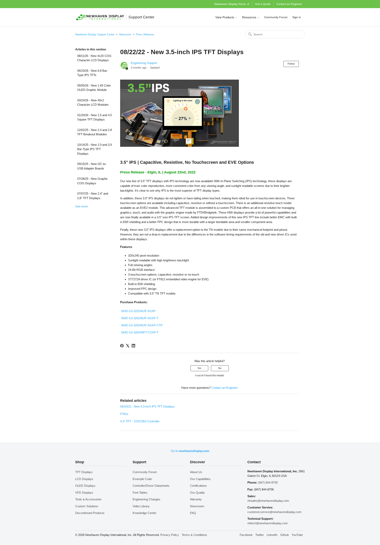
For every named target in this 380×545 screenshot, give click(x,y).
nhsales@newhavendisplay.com (268, 500)
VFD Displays (84, 492)
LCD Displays (84, 479)
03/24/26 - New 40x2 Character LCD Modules (93, 102)
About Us (196, 472)
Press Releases (145, 34)
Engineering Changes (146, 499)
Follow (291, 63)
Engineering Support (144, 63)
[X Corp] (127, 345)
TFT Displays (84, 472)
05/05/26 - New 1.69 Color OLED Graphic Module (94, 88)
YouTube (297, 535)
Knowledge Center (144, 513)
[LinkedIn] (133, 345)
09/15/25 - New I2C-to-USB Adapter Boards (91, 166)
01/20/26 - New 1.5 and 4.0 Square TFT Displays (94, 117)
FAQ (193, 513)
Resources (249, 17)
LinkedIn (272, 535)
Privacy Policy (169, 535)
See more (81, 206)
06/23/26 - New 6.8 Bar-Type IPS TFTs (92, 73)
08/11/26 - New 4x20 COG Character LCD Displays (94, 58)
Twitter (259, 535)
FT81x (124, 414)
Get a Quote (263, 4)
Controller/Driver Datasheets (151, 485)
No (219, 368)
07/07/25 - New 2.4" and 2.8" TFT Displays (92, 196)
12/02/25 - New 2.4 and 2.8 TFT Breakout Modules (94, 132)
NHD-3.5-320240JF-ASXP (138, 311)
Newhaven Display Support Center (94, 34)
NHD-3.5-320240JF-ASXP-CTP (141, 325)
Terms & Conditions (194, 535)
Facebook (246, 535)
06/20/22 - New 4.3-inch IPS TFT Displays (147, 406)
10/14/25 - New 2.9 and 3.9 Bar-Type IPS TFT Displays (94, 149)
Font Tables (140, 492)
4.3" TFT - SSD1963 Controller (140, 421)
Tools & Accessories (88, 499)
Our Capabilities (200, 479)
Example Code (142, 479)
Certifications (198, 485)
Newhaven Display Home (230, 4)
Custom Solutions (86, 506)
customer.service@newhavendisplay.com (274, 512)
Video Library (141, 506)
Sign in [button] (296, 17)
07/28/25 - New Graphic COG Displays (92, 181)
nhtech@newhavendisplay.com (267, 523)
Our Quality (197, 492)
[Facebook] (122, 345)
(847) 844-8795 (268, 482)
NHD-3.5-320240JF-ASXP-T (139, 318)
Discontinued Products (89, 513)
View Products (225, 17)
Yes (199, 368)
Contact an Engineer (289, 4)
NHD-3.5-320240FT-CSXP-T (140, 332)
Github (284, 535)
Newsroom (125, 34)
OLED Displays (85, 485)
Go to (190, 451)
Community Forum (276, 17)
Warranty (196, 499)
